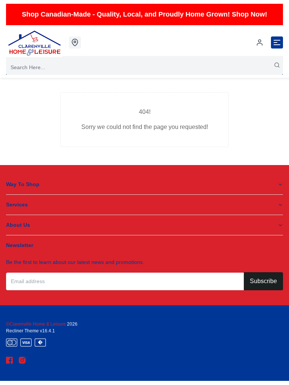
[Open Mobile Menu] (277, 42)
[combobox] (144, 67)
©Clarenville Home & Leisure (36, 324)
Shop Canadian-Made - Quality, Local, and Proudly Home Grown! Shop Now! (144, 14)
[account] (259, 42)
